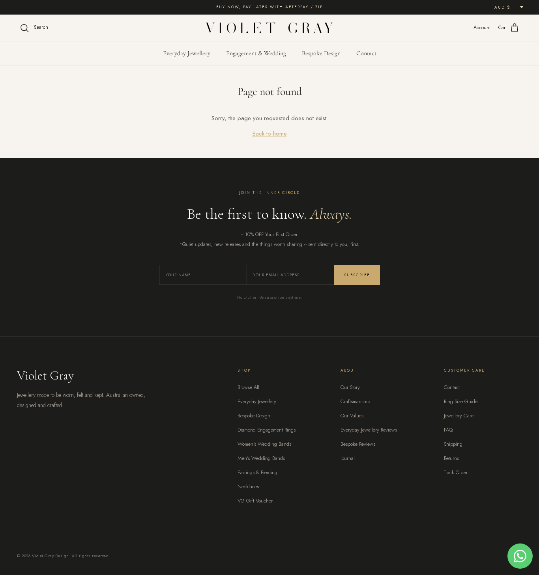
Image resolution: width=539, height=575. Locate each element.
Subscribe (357, 275)
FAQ (448, 430)
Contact (366, 53)
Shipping (453, 444)
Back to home (270, 133)
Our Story (350, 387)
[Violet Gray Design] (269, 27)
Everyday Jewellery (186, 53)
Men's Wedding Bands (261, 458)
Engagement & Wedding (256, 53)
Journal (348, 458)
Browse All (248, 387)
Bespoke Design (321, 53)
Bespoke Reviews (358, 444)
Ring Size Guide (460, 401)
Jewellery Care (458, 415)
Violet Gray (45, 375)
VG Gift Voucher (255, 500)
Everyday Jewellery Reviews (369, 430)
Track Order (456, 472)
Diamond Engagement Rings (267, 430)
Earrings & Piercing (257, 472)
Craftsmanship (355, 401)
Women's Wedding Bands (264, 444)
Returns (451, 458)
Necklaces (248, 486)
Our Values (352, 415)
